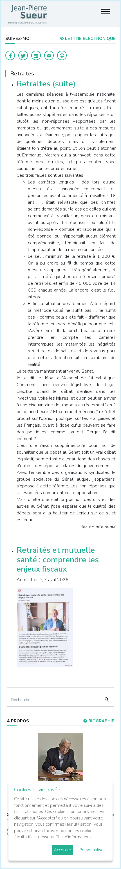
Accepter (62, 850)
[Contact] (49, 55)
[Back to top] (103, 851)
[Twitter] (23, 55)
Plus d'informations (73, 837)
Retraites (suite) (46, 84)
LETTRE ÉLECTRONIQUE (90, 38)
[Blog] (36, 55)
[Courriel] (62, 55)
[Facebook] (10, 55)
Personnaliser (92, 850)
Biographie (100, 721)
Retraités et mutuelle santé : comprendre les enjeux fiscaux (58, 559)
